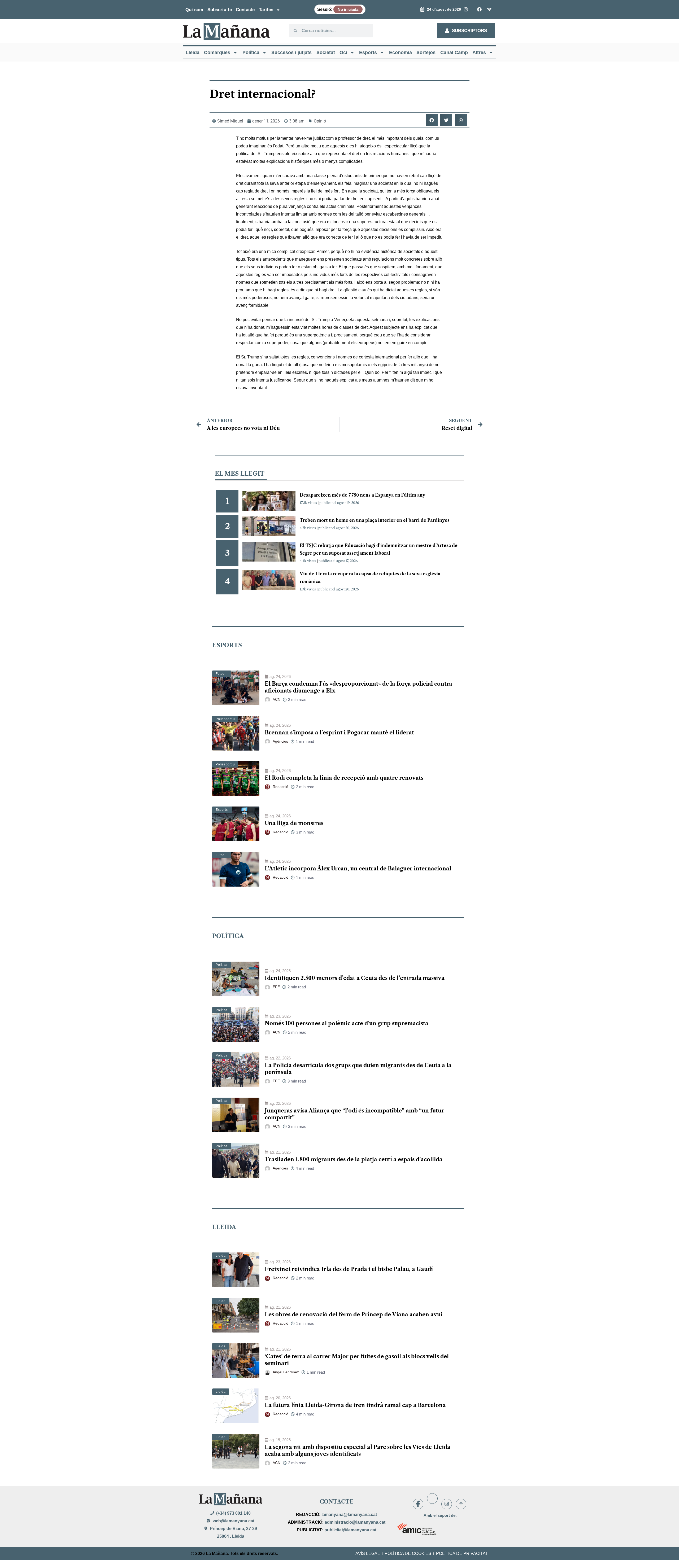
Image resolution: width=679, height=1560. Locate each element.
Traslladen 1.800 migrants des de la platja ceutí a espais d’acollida (353, 1159)
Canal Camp (454, 52)
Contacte (245, 9)
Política (250, 52)
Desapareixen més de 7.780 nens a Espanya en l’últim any (362, 495)
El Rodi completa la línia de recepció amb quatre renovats (344, 778)
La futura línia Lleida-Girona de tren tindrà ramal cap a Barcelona (355, 1405)
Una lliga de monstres (294, 823)
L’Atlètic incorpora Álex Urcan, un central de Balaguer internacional (358, 868)
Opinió (320, 121)
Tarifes (266, 9)
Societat (325, 52)
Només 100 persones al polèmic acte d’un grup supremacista (346, 1023)
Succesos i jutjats (291, 52)
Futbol (221, 674)
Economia (400, 52)
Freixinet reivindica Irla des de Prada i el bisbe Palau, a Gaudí (349, 1269)
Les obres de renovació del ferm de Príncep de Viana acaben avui (353, 1314)
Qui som (194, 9)
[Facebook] (418, 1504)
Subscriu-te (219, 9)
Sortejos (426, 52)
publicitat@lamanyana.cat (350, 1530)
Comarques (217, 52)
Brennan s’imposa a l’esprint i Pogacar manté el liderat (339, 732)
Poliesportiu (225, 719)
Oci (343, 52)
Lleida (192, 52)
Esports (368, 52)
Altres (479, 52)
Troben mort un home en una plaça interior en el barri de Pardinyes (375, 520)
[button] (432, 120)
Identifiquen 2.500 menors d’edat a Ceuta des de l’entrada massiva (355, 978)
